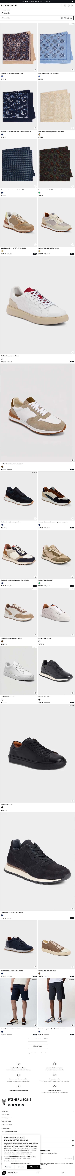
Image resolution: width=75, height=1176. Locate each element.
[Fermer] (72, 1)
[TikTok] (16, 1105)
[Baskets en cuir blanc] (56, 613)
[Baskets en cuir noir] (56, 672)
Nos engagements (6, 1118)
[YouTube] (22, 1105)
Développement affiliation (9, 1131)
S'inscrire (68, 1158)
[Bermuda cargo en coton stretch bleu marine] (56, 1004)
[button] (4, 1173)
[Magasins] (65, 5)
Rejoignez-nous (6, 1121)
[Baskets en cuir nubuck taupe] (56, 945)
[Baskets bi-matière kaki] (56, 555)
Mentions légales (13, 1172)
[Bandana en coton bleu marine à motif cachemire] (18, 106)
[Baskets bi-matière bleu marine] (18, 497)
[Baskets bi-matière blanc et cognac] (37, 414)
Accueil (3, 10)
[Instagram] (13, 1105)
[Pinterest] (19, 1105)
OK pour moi (34, 1167)
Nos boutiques (5, 1128)
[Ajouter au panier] (35, 70)
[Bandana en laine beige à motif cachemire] (56, 106)
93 (41, 1052)
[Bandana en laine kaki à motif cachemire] (56, 165)
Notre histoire (5, 1114)
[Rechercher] (61, 5)
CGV (37, 1172)
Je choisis (21, 1167)
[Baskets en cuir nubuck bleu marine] (37, 862)
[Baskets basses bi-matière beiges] (56, 223)
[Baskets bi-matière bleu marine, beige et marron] (56, 497)
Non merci (8, 1167)
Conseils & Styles (6, 1124)
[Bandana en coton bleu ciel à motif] (56, 48)
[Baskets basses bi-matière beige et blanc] (18, 223)
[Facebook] (9, 1105)
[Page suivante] (45, 1052)
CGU (62, 1172)
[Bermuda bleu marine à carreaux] (18, 1004)
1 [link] (29, 1052)
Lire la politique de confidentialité (12, 1161)
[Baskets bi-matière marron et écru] (18, 613)
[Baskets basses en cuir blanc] (37, 306)
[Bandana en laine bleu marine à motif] (18, 165)
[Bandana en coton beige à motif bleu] (18, 48)
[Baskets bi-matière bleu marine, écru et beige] (18, 555)
